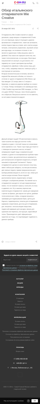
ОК (35, 401)
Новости (20, 301)
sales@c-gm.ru (21, 363)
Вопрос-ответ (20, 351)
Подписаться (32, 259)
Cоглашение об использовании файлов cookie (20, 340)
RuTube (20, 374)
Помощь (20, 347)
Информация (20, 317)
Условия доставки (20, 307)
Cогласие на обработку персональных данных (20, 334)
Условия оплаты (20, 304)
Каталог (20, 279)
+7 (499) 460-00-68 (20, 359)
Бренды (20, 287)
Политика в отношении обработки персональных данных (20, 331)
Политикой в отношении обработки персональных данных (20, 270)
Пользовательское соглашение (20, 337)
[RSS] (33, 28)
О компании (20, 298)
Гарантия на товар (20, 310)
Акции (20, 283)
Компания (20, 294)
